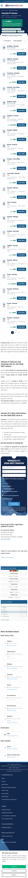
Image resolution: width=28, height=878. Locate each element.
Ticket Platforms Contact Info (9, 799)
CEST (12, 48)
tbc (9, 117)
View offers (21, 53)
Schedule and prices (9, 488)
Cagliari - (12, 245)
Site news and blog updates (11, 491)
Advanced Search (6, 809)
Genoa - (12, 144)
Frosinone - (13, 73)
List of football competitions (9, 816)
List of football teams (7, 819)
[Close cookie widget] (26, 852)
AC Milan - (13, 46)
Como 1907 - (13, 173)
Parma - (12, 303)
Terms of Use (5, 790)
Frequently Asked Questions (9, 787)
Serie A (6, 10)
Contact (4, 781)
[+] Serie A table (5, 620)
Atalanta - (13, 115)
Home (3, 10)
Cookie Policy (5, 796)
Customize (14, 870)
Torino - (12, 274)
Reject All (14, 875)
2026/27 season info (7, 836)
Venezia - (13, 87)
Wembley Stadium (6, 827)
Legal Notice (5, 784)
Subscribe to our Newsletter (9, 842)
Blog (3, 839)
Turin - (11, 202)
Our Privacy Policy (14, 512)
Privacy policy (5, 793)
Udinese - (12, 59)
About (3, 778)
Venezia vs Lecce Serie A (7, 557)
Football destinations (7, 813)
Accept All (14, 866)
